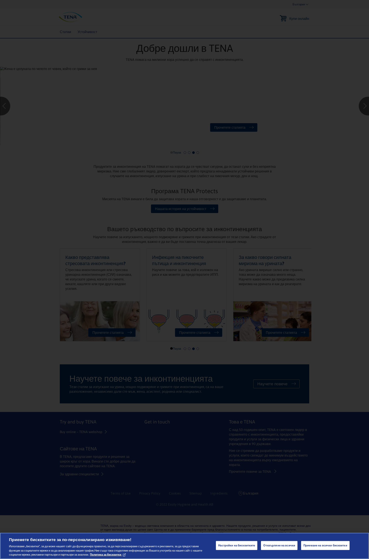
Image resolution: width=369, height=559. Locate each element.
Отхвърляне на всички (279, 545)
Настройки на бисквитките (236, 545)
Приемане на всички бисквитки (325, 545)
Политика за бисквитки (105, 554)
